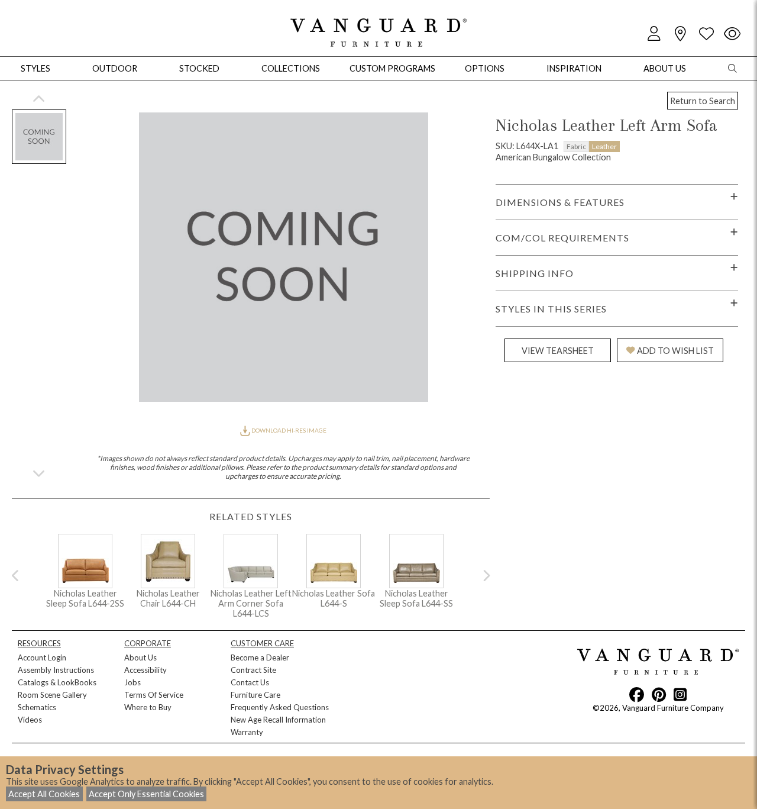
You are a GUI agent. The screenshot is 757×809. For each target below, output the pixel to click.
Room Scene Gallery (52, 695)
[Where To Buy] (680, 34)
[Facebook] (636, 694)
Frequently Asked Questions (280, 707)
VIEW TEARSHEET (558, 351)
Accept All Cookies (44, 794)
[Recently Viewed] (732, 34)
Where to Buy (148, 707)
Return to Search (702, 101)
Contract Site (253, 670)
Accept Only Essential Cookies (146, 794)
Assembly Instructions (56, 670)
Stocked (199, 68)
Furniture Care (255, 695)
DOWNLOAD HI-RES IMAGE (288, 430)
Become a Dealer (260, 657)
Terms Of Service (153, 695)
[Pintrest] (659, 694)
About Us (140, 657)
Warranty (247, 732)
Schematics (37, 707)
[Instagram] (680, 694)
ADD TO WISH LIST (675, 351)
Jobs (132, 682)
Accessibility (145, 670)
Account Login (42, 657)
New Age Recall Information (278, 719)
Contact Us (250, 682)
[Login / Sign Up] (654, 34)
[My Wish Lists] (706, 34)
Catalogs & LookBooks (57, 682)
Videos (30, 719)
